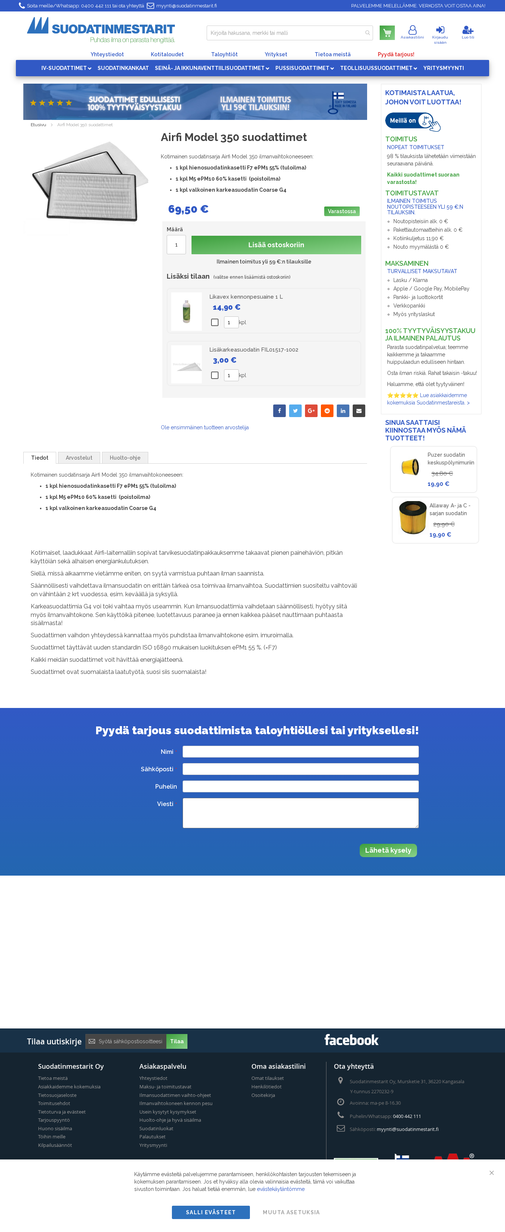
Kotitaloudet (167, 54)
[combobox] (290, 33)
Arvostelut (79, 458)
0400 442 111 (96, 6)
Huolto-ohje (125, 458)
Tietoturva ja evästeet (62, 1111)
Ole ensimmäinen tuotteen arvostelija (205, 427)
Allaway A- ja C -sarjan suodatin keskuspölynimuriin (453, 513)
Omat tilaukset (267, 1078)
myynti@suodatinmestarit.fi (186, 6)
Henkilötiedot (266, 1086)
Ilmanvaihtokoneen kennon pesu (176, 1103)
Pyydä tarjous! (396, 54)
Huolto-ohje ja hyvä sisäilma (170, 1120)
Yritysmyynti (153, 1145)
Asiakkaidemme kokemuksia (69, 1086)
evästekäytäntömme (281, 1189)
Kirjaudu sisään (440, 39)
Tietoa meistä (333, 54)
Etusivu (38, 124)
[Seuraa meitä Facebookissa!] (351, 1043)
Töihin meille (51, 1136)
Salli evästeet (211, 1212)
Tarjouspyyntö (54, 1120)
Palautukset (152, 1136)
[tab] (39, 458)
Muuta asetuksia (291, 1212)
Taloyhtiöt (224, 54)
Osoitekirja (263, 1095)
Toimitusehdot (54, 1103)
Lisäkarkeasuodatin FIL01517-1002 (253, 349)
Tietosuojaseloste (57, 1095)
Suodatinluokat (156, 1128)
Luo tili (468, 37)
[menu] (252, 68)
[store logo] (101, 30)
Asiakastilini (412, 37)
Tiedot (39, 458)
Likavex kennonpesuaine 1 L (246, 296)
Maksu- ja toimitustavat (165, 1086)
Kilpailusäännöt (55, 1145)
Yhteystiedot (107, 54)
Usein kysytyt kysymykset (167, 1111)
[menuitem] (66, 68)
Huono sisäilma (55, 1128)
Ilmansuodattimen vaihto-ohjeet (175, 1095)
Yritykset (276, 54)
